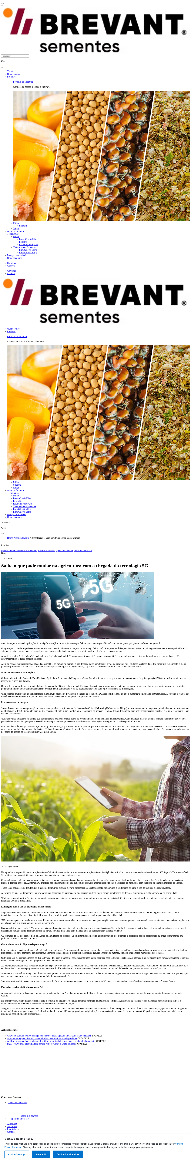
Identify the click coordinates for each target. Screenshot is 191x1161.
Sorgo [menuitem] (16, 228)
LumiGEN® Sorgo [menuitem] (28, 252)
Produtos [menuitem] (11, 76)
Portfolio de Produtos (23, 81)
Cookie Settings (16, 1154)
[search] (2, 533)
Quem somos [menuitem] (13, 74)
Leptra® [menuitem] (23, 242)
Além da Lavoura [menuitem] (15, 231)
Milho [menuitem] (16, 223)
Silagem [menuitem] (23, 225)
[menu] (2, 3)
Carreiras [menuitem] (11, 263)
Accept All (41, 1154)
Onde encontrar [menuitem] (14, 258)
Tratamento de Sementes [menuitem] (24, 247)
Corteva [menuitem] (11, 265)
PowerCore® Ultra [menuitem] (28, 239)
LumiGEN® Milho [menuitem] (28, 250)
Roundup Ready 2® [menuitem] (28, 244)
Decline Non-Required (68, 1154)
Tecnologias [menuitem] (13, 233)
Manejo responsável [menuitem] (16, 255)
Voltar (10, 71)
